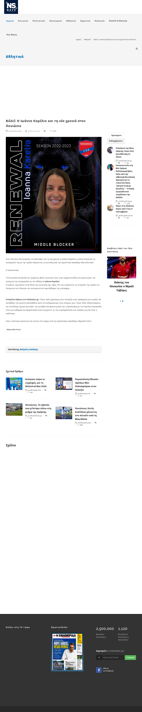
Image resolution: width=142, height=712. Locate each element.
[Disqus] (54, 489)
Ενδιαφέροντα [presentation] (115, 141)
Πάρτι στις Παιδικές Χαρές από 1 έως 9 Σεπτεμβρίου (125, 209)
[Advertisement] (71, 86)
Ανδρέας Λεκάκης (33, 131)
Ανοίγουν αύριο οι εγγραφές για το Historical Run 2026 (35, 383)
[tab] (116, 135)
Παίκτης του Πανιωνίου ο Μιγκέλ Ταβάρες (122, 286)
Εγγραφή (130, 657)
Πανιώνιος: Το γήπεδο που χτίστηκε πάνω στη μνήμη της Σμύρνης (38, 408)
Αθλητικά (15, 56)
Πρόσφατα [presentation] (116, 135)
